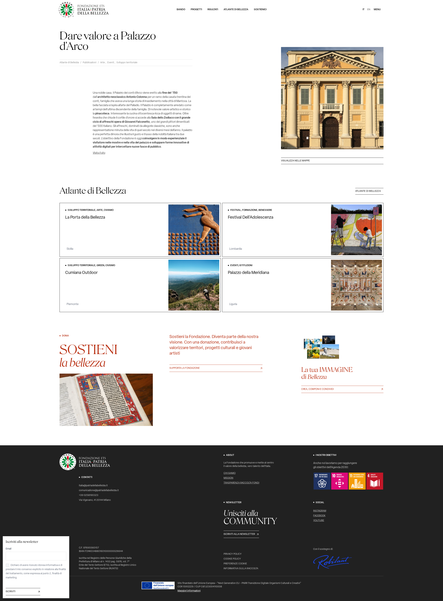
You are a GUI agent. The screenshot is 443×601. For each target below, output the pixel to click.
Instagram (319, 511)
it (363, 9)
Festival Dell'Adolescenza (250, 217)
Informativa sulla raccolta (241, 568)
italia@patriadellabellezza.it (93, 485)
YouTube (318, 520)
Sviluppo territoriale (126, 62)
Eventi (110, 62)
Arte (102, 62)
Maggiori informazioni (189, 591)
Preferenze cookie (235, 563)
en (368, 9)
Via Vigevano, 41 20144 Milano (95, 500)
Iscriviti (10, 591)
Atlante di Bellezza (69, 62)
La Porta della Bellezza (85, 217)
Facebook (319, 515)
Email (8, 549)
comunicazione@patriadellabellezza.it (99, 490)
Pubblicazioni (89, 62)
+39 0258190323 (88, 495)
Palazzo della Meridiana (248, 273)
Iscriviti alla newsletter (239, 534)
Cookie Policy (232, 559)
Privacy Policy (233, 554)
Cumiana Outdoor (81, 273)
